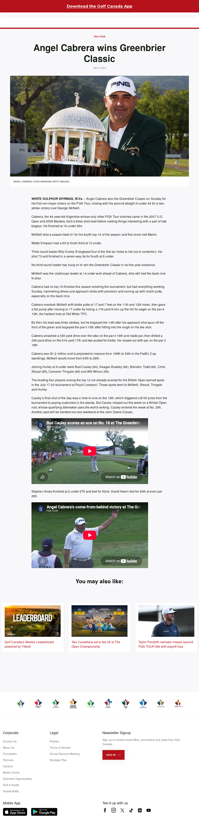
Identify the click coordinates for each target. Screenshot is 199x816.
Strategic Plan (58, 760)
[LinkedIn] (139, 810)
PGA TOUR (99, 36)
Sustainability (11, 791)
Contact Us (10, 741)
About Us (8, 747)
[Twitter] (122, 810)
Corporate (10, 732)
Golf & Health (11, 785)
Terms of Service (60, 747)
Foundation (10, 754)
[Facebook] (104, 810)
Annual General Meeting (65, 754)
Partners (8, 760)
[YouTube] (148, 810)
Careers (8, 766)
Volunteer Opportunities (17, 779)
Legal (54, 732)
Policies (54, 741)
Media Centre (11, 772)
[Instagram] (113, 810)
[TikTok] (131, 810)
